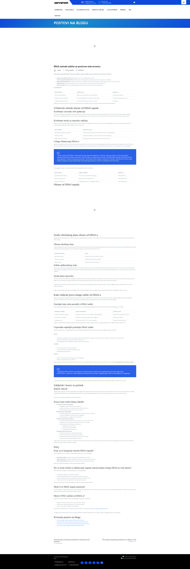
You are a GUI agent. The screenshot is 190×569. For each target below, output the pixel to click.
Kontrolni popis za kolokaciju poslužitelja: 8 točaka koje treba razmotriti (73, 523)
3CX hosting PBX (70, 70)
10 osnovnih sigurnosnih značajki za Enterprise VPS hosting (70, 520)
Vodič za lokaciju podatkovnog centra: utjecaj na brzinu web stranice (72, 522)
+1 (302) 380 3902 (106, 3)
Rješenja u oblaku (98, 9)
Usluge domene (112, 9)
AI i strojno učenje (83, 9)
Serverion (65, 556)
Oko (130, 9)
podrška (123, 9)
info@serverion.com (90, 3)
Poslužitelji (69, 9)
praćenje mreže (118, 247)
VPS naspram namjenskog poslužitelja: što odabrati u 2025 (70, 525)
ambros (59, 70)
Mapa (55, 558)
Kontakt (57, 15)
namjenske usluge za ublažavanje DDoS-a (98, 508)
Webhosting (59, 9)
